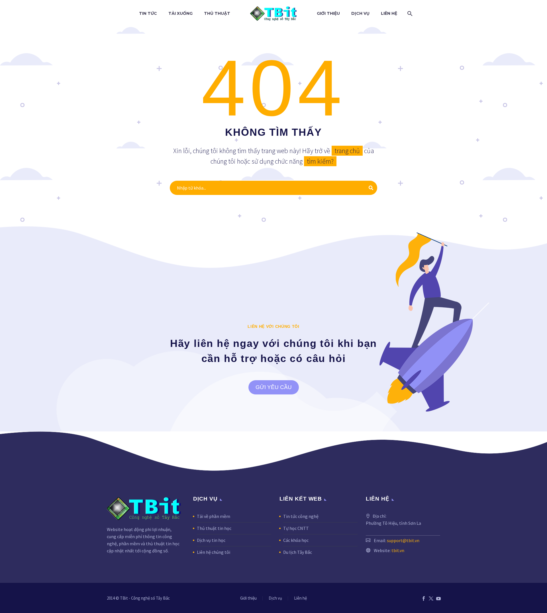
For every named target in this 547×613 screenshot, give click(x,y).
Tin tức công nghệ (301, 516)
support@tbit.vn (403, 540)
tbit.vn (397, 550)
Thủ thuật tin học (214, 528)
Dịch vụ (360, 13)
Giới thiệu (328, 13)
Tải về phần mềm (213, 516)
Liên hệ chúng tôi (213, 552)
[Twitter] (431, 598)
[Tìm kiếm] (409, 13)
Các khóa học (296, 540)
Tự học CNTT (296, 528)
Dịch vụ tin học (211, 540)
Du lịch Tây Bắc (297, 552)
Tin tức (148, 13)
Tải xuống (180, 13)
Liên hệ (389, 13)
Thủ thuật (217, 13)
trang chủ (347, 150)
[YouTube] (438, 598)
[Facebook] (423, 598)
